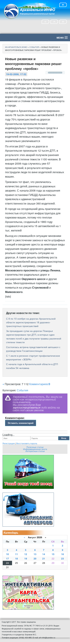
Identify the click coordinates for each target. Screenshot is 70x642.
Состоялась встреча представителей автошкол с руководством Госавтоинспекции (33, 348)
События (22, 390)
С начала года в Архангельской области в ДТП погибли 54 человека (32, 365)
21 (43, 558)
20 (35, 558)
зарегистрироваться (26, 407)
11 (16, 554)
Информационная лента (35, 449)
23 (62, 558)
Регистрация (9, 443)
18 (16, 558)
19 (25, 558)
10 (7, 554)
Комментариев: (39, 384)
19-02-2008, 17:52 (16, 74)
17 (7, 558)
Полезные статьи (35, 447)
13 (35, 554)
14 (43, 554)
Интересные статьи (35, 451)
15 (53, 554)
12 (25, 554)
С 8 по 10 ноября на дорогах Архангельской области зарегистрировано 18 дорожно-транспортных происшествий (31, 322)
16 (62, 554)
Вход (63, 438)
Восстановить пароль (26, 443)
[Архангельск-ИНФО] (30, 11)
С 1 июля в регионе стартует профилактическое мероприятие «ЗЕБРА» (33, 357)
